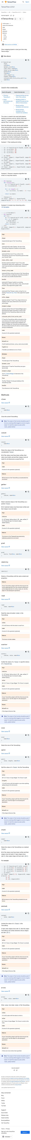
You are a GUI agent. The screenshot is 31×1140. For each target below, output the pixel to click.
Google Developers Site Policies (17, 1081)
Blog (2, 1095)
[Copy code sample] (28, 60)
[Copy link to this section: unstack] (8, 906)
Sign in (27, 2)
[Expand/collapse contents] (10, 24)
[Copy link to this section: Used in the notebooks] (19, 88)
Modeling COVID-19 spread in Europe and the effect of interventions (22, 101)
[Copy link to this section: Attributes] (8, 354)
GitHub (3, 1100)
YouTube (3, 1105)
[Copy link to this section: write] (7, 988)
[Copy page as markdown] (20, 19)
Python (24, 12)
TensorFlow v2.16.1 (8, 7)
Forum (3, 1098)
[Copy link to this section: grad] (6, 543)
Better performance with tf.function (8, 101)
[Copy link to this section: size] (6, 728)
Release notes (4, 1115)
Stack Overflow (5, 1117)
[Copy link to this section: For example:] (10, 861)
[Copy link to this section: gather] (8, 485)
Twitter (3, 1103)
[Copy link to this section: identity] (9, 562)
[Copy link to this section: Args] (6, 234)
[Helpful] (11, 15)
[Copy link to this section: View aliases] (12, 56)
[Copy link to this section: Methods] (10, 395)
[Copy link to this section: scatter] (9, 645)
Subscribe (25, 1132)
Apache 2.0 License (24, 1079)
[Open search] (23, 2)
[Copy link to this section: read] (6, 596)
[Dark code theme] (26, 60)
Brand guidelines (5, 1120)
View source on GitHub (10, 44)
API (9, 12)
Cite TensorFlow (5, 1123)
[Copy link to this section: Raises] (7, 337)
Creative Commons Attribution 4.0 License (19, 1078)
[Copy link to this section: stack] (7, 830)
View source (4, 403)
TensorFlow (4, 12)
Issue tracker (4, 1112)
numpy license (18, 1084)
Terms (3, 1128)
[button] (15, 56)
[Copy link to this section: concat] (8, 433)
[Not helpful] (13, 15)
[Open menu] (2, 2)
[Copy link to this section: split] (7, 750)
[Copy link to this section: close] (7, 399)
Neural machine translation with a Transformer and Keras (22, 111)
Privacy (8, 1128)
